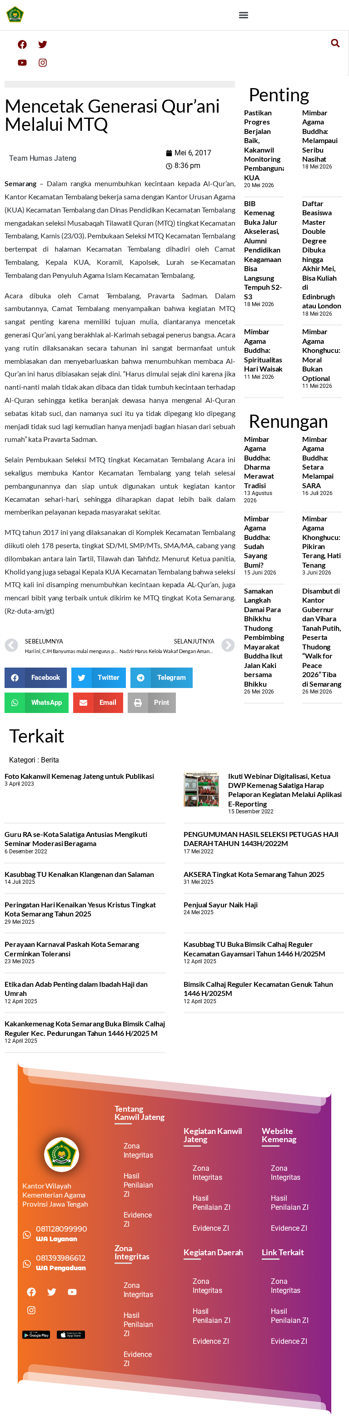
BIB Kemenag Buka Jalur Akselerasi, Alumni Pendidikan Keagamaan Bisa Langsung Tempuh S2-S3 (263, 250)
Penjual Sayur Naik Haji (221, 904)
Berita (50, 760)
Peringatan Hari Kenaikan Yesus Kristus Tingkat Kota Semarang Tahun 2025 (80, 909)
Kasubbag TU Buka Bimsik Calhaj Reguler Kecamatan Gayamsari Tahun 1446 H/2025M (254, 948)
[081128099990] (26, 1234)
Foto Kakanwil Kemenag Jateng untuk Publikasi (79, 776)
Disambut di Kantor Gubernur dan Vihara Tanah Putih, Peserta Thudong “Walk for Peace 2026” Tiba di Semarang (321, 637)
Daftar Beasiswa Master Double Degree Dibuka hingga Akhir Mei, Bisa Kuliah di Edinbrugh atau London (321, 254)
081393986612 (60, 1258)
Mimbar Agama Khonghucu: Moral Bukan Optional (321, 354)
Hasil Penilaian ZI (138, 1185)
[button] (243, 14)
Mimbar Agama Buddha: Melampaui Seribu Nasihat (320, 135)
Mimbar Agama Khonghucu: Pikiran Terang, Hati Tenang (321, 541)
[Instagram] (43, 63)
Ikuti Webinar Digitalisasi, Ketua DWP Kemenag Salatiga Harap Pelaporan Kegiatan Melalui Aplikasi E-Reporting (285, 790)
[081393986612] (26, 1263)
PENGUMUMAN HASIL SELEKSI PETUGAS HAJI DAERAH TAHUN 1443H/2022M (261, 838)
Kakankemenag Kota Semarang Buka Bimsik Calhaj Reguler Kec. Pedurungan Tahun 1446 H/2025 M (85, 1028)
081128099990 (61, 1229)
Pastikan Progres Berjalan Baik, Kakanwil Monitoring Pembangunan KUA (266, 145)
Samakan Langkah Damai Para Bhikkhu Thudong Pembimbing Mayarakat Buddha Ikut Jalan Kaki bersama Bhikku (264, 637)
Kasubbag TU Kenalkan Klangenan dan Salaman (79, 874)
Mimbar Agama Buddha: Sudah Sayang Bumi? (257, 541)
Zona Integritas (138, 1150)
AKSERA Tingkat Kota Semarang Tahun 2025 (254, 874)
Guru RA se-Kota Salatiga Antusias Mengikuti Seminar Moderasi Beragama (76, 838)
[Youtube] (22, 63)
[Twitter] (43, 44)
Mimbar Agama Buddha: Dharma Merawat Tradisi (259, 462)
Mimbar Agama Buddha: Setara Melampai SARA (318, 462)
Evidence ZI (138, 1219)
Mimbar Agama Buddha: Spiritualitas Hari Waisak (263, 350)
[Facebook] (22, 44)
